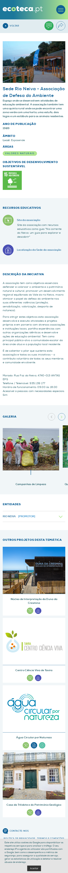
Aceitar (34, 868)
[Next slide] (61, 416)
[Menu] (60, 9)
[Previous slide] (51, 416)
